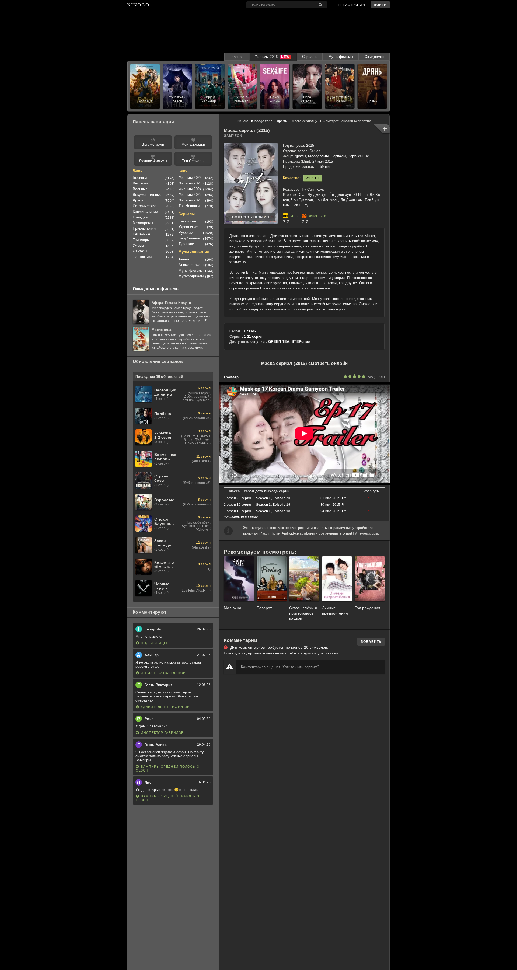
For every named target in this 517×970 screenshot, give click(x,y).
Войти (380, 5)
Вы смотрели (153, 144)
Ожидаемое (374, 57)
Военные (140, 189)
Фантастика (142, 257)
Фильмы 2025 (190, 195)
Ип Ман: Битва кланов (163, 673)
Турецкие (186, 244)
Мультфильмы (341, 57)
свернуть (371, 491)
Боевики (140, 178)
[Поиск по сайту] (320, 4)
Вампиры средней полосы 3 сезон (167, 768)
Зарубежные (358, 156)
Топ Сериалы (193, 161)
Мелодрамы (318, 156)
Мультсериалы (191, 276)
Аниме (184, 259)
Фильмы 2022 (190, 178)
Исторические (144, 206)
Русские (186, 233)
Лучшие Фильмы (153, 161)
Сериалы (309, 57)
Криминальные (145, 212)
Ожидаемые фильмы (156, 289)
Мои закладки (193, 144)
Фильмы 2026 (266, 57)
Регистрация (351, 5)
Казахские (187, 221)
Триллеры (141, 240)
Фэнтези (140, 251)
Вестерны (141, 183)
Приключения (144, 228)
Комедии (140, 217)
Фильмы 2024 (190, 189)
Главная (236, 57)
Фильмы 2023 (190, 183)
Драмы (300, 156)
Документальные (147, 195)
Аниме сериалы (192, 265)
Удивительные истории (165, 707)
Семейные (141, 234)
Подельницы (154, 643)
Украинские (188, 227)
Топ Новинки (189, 206)
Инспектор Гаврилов (162, 733)
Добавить (371, 642)
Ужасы (138, 245)
